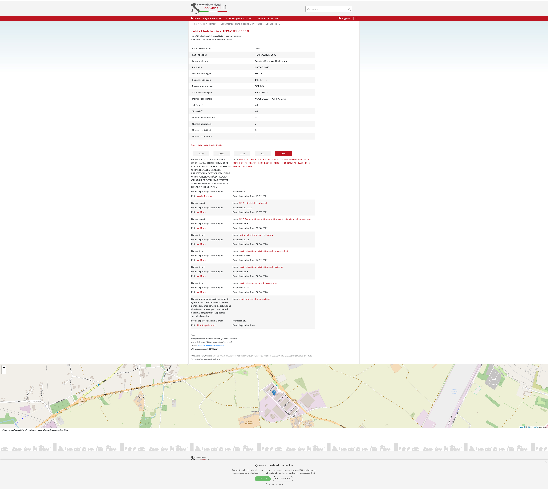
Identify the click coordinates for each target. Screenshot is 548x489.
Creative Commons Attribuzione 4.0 (211, 345)
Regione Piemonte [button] (212, 18)
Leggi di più (310, 473)
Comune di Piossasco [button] (267, 18)
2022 (242, 153)
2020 (201, 153)
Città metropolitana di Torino (235, 23)
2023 (263, 153)
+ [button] (4, 367)
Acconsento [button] (262, 479)
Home (194, 23)
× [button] (545, 462)
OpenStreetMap (533, 427)
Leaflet (522, 427)
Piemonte (212, 23)
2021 (221, 153)
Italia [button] (197, 18)
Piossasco (257, 23)
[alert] (274, 474)
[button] (274, 484)
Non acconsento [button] (283, 479)
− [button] (4, 372)
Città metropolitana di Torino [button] (239, 18)
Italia (202, 23)
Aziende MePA (272, 23)
